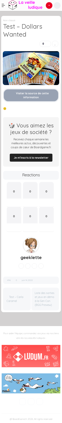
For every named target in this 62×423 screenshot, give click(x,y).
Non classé (9, 20)
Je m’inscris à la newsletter (31, 157)
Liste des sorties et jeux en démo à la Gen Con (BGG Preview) (44, 299)
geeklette (31, 257)
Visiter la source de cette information (32, 95)
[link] (55, 44)
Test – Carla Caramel (14, 299)
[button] (5, 5)
